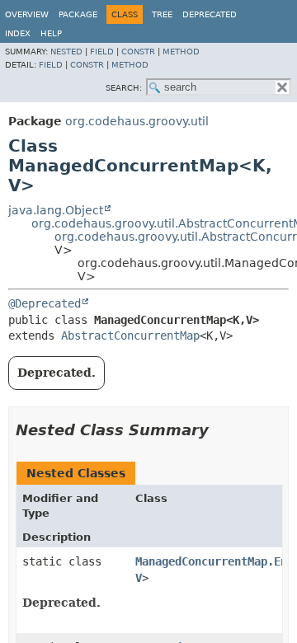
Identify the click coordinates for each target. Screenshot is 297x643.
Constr (138, 51)
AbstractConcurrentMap (130, 335)
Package (78, 14)
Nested (66, 51)
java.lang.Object (55, 210)
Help (51, 33)
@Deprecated (44, 303)
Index (18, 33)
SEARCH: (124, 87)
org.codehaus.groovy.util (137, 121)
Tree (162, 14)
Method (181, 51)
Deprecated (209, 14)
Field (102, 51)
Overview (27, 14)
